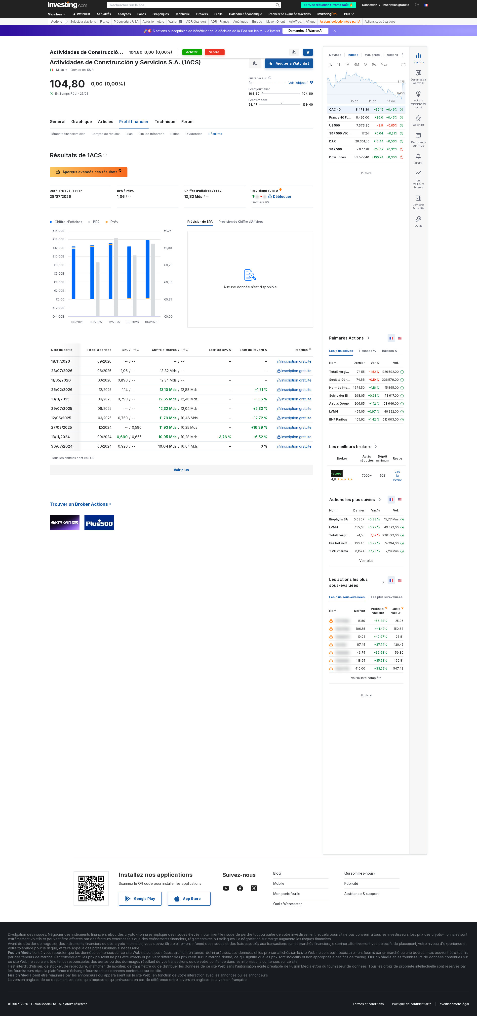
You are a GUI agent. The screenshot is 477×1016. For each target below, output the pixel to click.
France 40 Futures (342, 117)
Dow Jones (337, 157)
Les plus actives (341, 351)
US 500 (334, 125)
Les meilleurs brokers (350, 446)
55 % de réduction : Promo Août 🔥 (328, 5)
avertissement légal (454, 1004)
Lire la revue (397, 475)
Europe (257, 21)
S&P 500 (335, 149)
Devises (335, 55)
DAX (332, 141)
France (105, 21)
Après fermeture (153, 21)
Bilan (129, 134)
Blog (277, 873)
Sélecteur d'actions (83, 21)
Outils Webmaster (287, 904)
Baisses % (390, 351)
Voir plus (181, 470)
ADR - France (220, 21)
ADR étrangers (196, 21)
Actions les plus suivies (352, 499)
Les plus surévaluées (386, 597)
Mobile (278, 883)
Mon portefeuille (286, 893)
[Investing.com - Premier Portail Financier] (67, 4)
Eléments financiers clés (67, 134)
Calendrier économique (245, 14)
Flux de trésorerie (151, 134)
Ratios (175, 134)
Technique (165, 121)
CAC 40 (335, 109)
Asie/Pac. (295, 21)
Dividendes (194, 134)
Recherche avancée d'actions (290, 14)
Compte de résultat (105, 134)
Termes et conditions (368, 1004)
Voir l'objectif (298, 83)
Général (57, 121)
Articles (105, 121)
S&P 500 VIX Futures (344, 133)
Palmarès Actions (346, 338)
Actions (56, 21)
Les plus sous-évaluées (347, 597)
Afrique (311, 21)
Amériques (240, 21)
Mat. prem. (372, 55)
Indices (353, 55)
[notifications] (417, 4)
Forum (187, 121)
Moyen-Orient (275, 21)
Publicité (351, 883)
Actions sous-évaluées (380, 21)
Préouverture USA (126, 21)
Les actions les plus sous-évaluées (348, 582)
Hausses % (367, 351)
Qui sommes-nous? (359, 873)
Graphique (81, 121)
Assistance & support (361, 893)
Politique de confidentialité (412, 1004)
